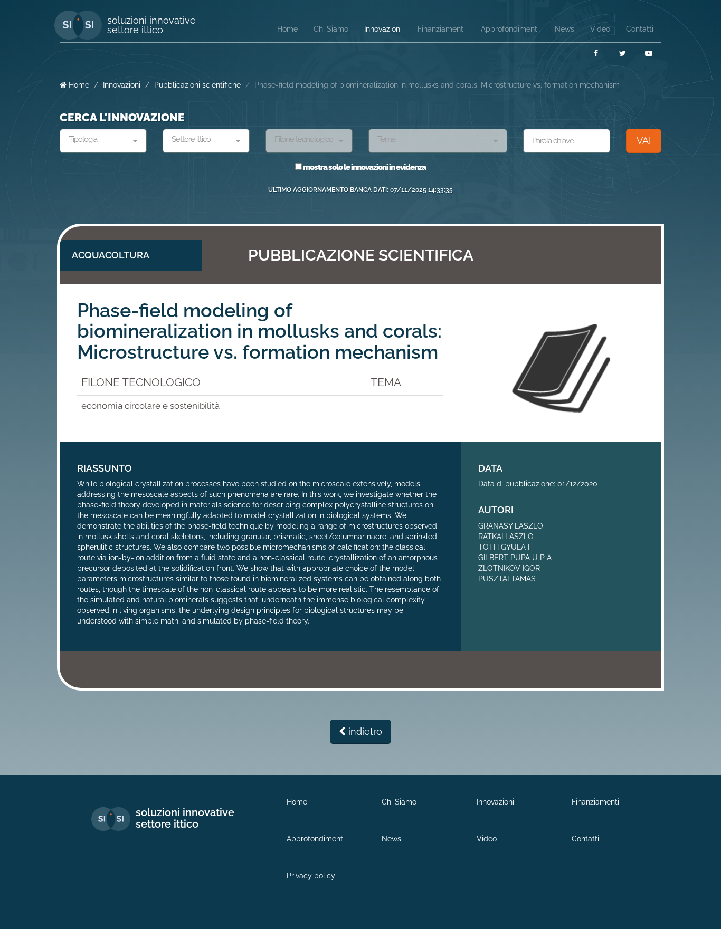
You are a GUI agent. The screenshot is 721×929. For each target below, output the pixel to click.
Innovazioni (121, 85)
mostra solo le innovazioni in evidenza (364, 167)
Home (78, 85)
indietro (364, 731)
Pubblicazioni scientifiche (197, 85)
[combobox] (103, 141)
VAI (644, 140)
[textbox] (99, 140)
